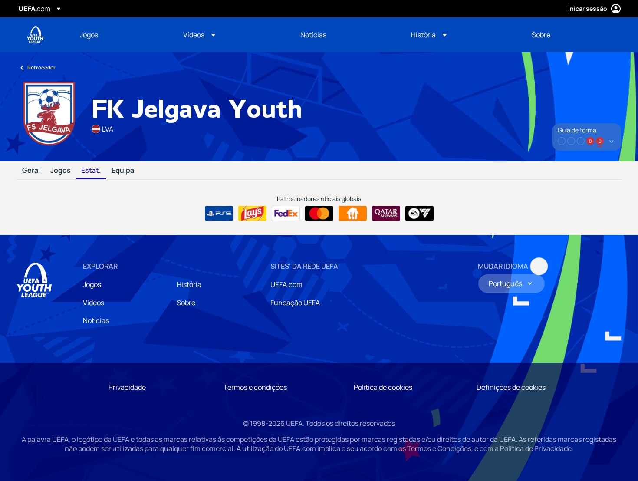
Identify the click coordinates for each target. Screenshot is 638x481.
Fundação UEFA (295, 302)
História (189, 284)
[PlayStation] (219, 213)
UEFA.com (286, 284)
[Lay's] (252, 213)
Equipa (123, 171)
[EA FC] (419, 213)
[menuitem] (120, 34)
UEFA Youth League (35, 34)
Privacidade (127, 387)
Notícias (96, 320)
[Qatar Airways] (386, 213)
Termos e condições (255, 387)
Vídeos (93, 302)
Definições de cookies (511, 387)
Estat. (91, 171)
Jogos (60, 171)
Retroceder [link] (41, 67)
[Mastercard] (319, 213)
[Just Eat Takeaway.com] (353, 213)
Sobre (186, 302)
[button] (199, 34)
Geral (31, 171)
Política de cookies (383, 387)
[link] (89, 34)
